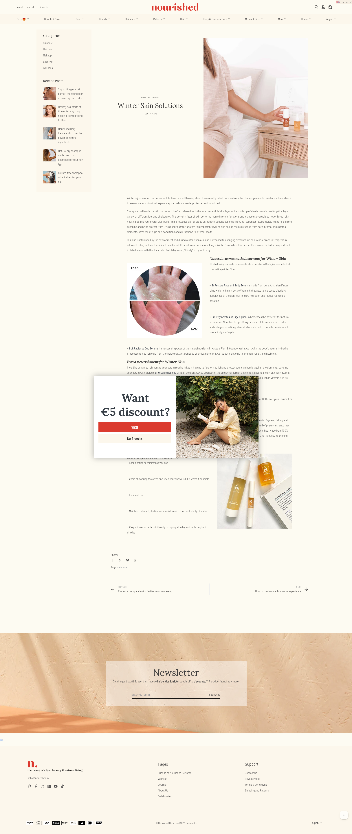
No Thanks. (135, 438)
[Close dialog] (254, 380)
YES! (134, 427)
